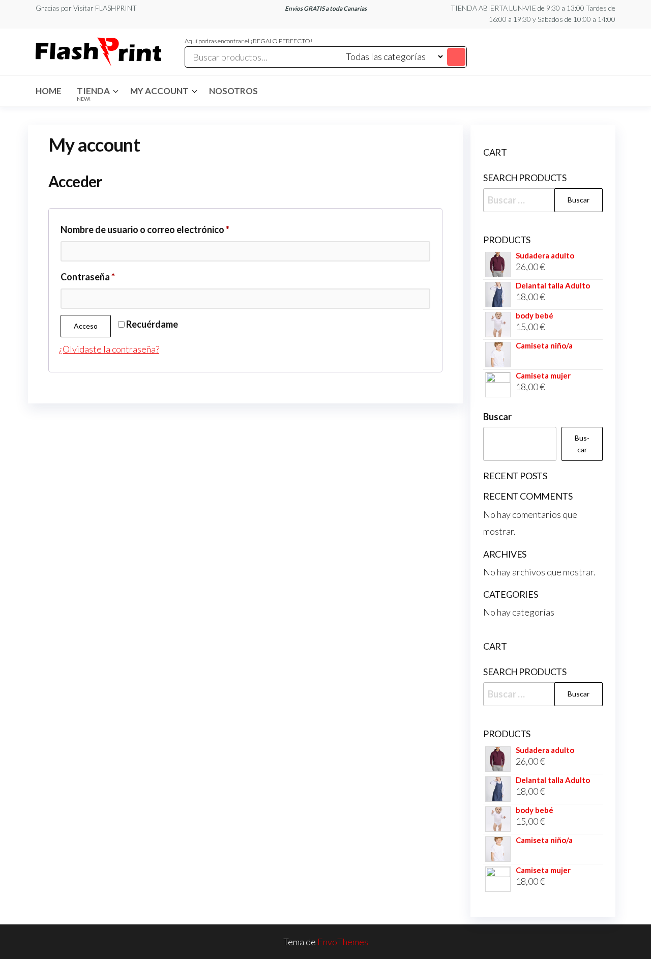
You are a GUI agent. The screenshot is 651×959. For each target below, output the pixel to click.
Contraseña (112, 276)
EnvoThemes (342, 941)
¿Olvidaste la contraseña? (109, 349)
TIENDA (93, 93)
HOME (49, 90)
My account (159, 90)
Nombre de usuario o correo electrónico (169, 229)
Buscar (497, 416)
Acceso (86, 326)
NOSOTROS (233, 90)
